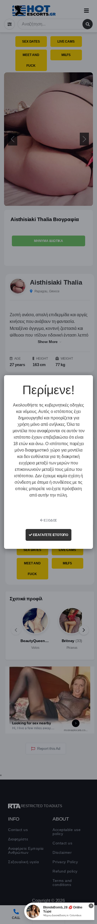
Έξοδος (50, 520)
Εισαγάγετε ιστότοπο (50, 535)
